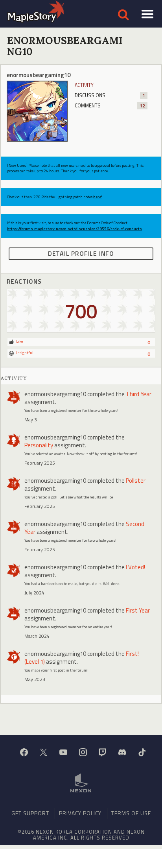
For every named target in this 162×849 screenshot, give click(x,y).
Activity (84, 85)
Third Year (138, 394)
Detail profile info (81, 253)
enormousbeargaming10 (55, 394)
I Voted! (135, 567)
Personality (38, 445)
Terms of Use (131, 813)
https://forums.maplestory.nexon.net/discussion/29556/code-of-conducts (74, 229)
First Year (138, 610)
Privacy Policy (80, 813)
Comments (110, 105)
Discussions (110, 95)
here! (97, 197)
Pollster (135, 480)
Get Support (30, 813)
